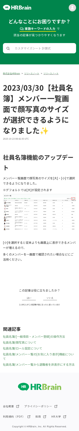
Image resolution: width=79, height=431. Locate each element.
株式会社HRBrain (11, 73)
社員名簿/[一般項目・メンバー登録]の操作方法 (34, 336)
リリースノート (31, 73)
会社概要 (8, 406)
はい (29, 298)
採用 (38, 416)
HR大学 (56, 416)
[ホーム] (17, 9)
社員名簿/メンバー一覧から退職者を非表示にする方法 (39, 364)
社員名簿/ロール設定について (22, 348)
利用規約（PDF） (14, 416)
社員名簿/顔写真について (19, 342)
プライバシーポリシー (38, 406)
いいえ (50, 298)
